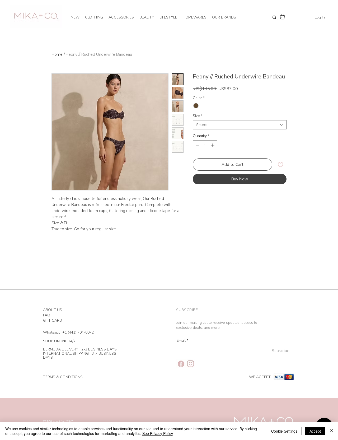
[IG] (190, 363)
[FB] (181, 363)
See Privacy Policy (157, 433)
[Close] (331, 431)
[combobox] (240, 124)
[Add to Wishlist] (280, 164)
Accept (315, 431)
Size (198, 116)
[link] (282, 16)
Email (181, 341)
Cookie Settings (284, 431)
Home (57, 54)
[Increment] (213, 145)
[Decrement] (197, 145)
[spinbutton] (205, 145)
